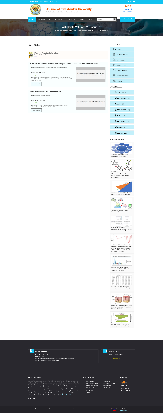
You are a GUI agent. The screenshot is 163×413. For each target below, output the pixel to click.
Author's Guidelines (121, 54)
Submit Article (128, 19)
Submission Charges (92, 388)
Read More (35, 84)
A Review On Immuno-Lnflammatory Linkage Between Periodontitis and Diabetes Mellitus (64, 64)
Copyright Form (120, 65)
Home (31, 19)
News (90, 19)
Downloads (89, 392)
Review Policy (90, 390)
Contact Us (44, 1)
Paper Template (120, 60)
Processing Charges (120, 70)
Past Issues (58, 19)
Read (36, 56)
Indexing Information (122, 76)
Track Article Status (92, 383)
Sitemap (68, 409)
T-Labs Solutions (122, 410)
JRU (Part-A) (53, 1)
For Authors (70, 19)
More (82, 19)
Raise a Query (107, 385)
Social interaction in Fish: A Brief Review (45, 91)
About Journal (33, 1)
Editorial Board (44, 19)
